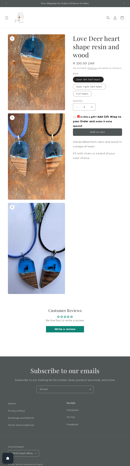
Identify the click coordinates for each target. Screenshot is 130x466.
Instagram (73, 410)
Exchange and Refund (21, 418)
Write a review (65, 329)
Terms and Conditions (21, 425)
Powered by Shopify (33, 464)
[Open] (7, 458)
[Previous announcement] (6, 3)
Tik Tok (71, 417)
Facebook (72, 424)
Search (12, 403)
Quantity (78, 100)
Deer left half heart (88, 79)
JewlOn (19, 464)
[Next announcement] (123, 3)
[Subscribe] (89, 389)
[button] (6, 17)
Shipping (92, 68)
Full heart (82, 93)
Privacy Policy (16, 410)
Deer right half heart (89, 86)
